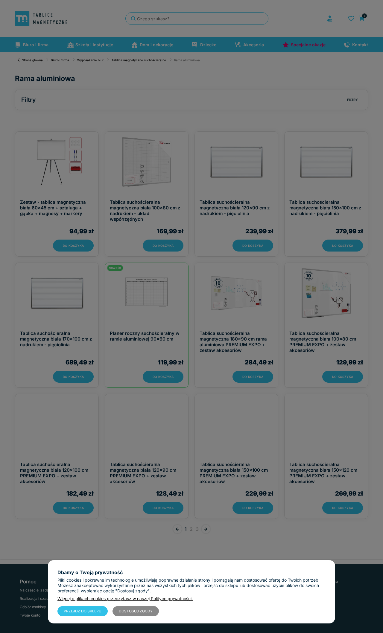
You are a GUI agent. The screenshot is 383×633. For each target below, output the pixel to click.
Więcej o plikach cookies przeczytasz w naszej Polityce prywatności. (125, 598)
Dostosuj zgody (136, 611)
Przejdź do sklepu (82, 611)
